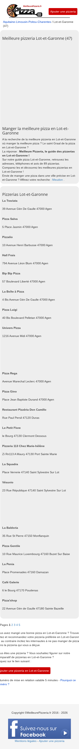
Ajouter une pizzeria (63, 11)
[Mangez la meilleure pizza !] (24, 8)
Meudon (57, 179)
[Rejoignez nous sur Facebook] (39, 728)
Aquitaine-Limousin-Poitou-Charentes (27, 21)
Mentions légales (25, 741)
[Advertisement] (39, 82)
